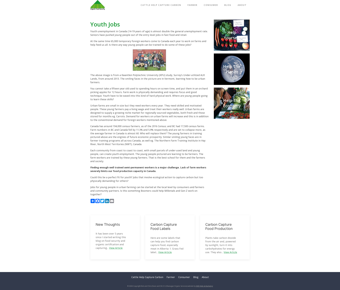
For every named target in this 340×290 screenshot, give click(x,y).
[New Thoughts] (115, 237)
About (242, 5)
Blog (227, 5)
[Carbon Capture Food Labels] (170, 237)
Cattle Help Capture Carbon (161, 5)
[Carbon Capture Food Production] (225, 237)
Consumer (211, 5)
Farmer (192, 5)
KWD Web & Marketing (204, 286)
